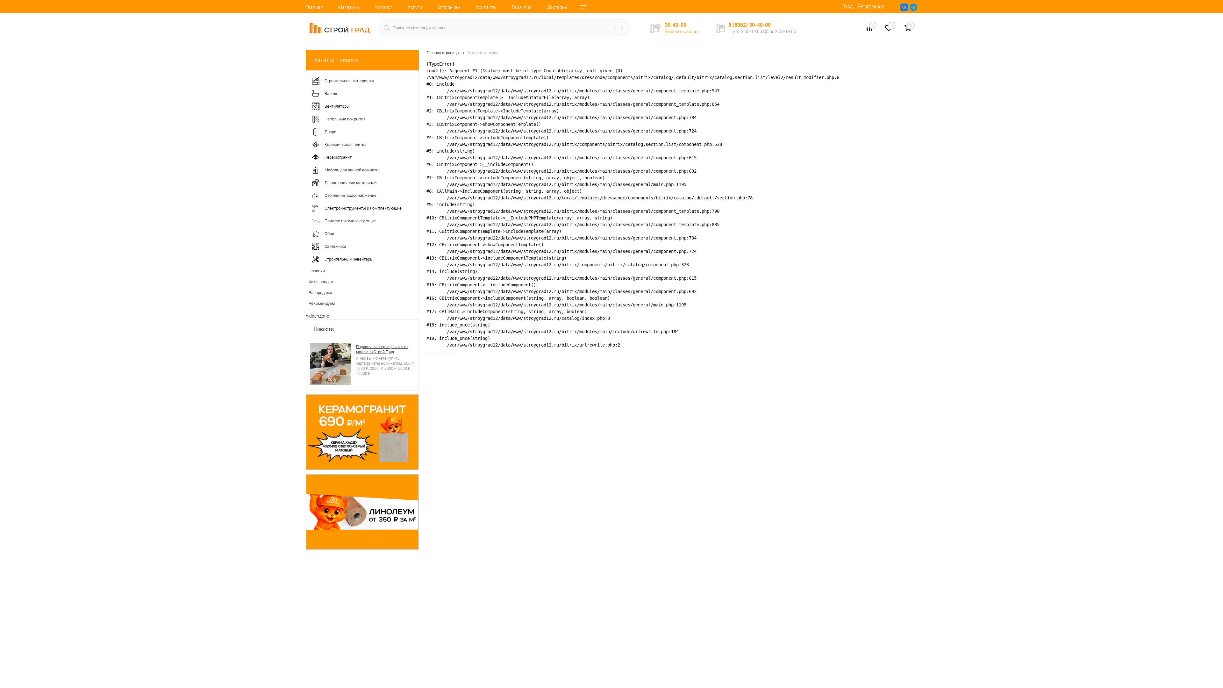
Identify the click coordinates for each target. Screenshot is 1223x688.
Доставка (557, 7)
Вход (847, 6)
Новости (324, 329)
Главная (314, 7)
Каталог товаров (336, 60)
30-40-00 (675, 25)
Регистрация (870, 6)
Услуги (415, 7)
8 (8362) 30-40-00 (749, 24)
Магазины (349, 7)
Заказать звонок (682, 31)
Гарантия (522, 7)
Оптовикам (449, 7)
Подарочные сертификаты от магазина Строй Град (382, 349)
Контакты (486, 7)
